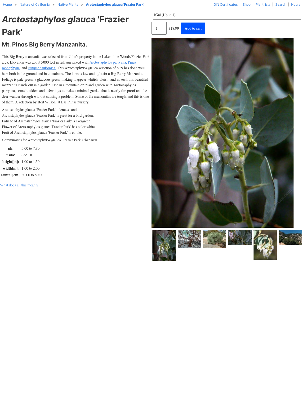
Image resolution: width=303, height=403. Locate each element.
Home (7, 4)
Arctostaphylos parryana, (108, 62)
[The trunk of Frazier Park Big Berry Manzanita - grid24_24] (189, 239)
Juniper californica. (42, 67)
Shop (247, 4)
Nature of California (35, 4)
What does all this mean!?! (20, 184)
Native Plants (68, 4)
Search (280, 4)
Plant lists (263, 4)
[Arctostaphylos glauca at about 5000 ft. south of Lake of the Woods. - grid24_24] (290, 237)
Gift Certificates (226, 4)
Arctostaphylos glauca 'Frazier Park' (115, 4)
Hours (295, 4)
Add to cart (193, 28)
